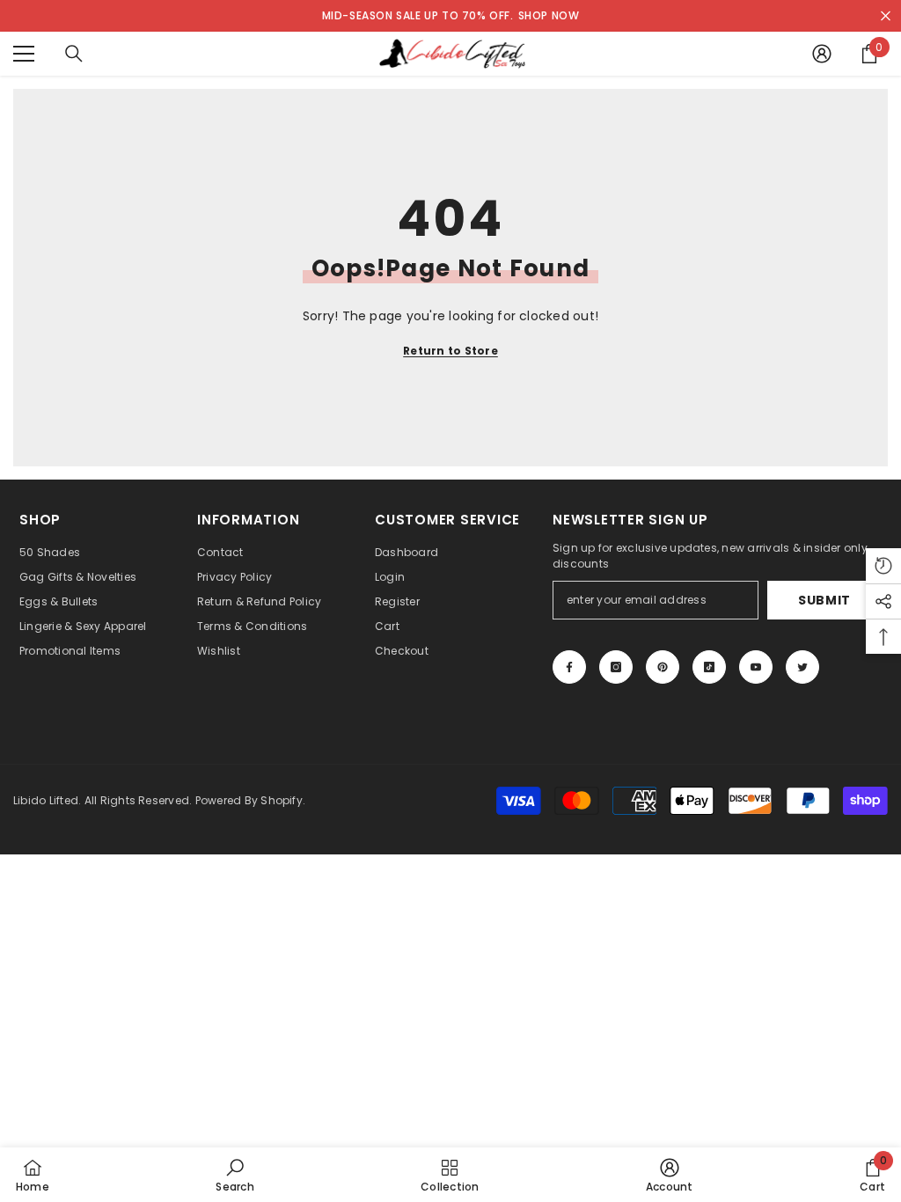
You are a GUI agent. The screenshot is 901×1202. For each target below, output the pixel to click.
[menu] (23, 53)
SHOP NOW (549, 15)
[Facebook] (569, 667)
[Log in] (821, 53)
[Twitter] (802, 667)
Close (885, 16)
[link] (234, 1174)
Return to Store (450, 350)
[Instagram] (616, 667)
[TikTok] (709, 667)
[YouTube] (756, 667)
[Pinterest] (662, 667)
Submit (824, 600)
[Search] (73, 53)
